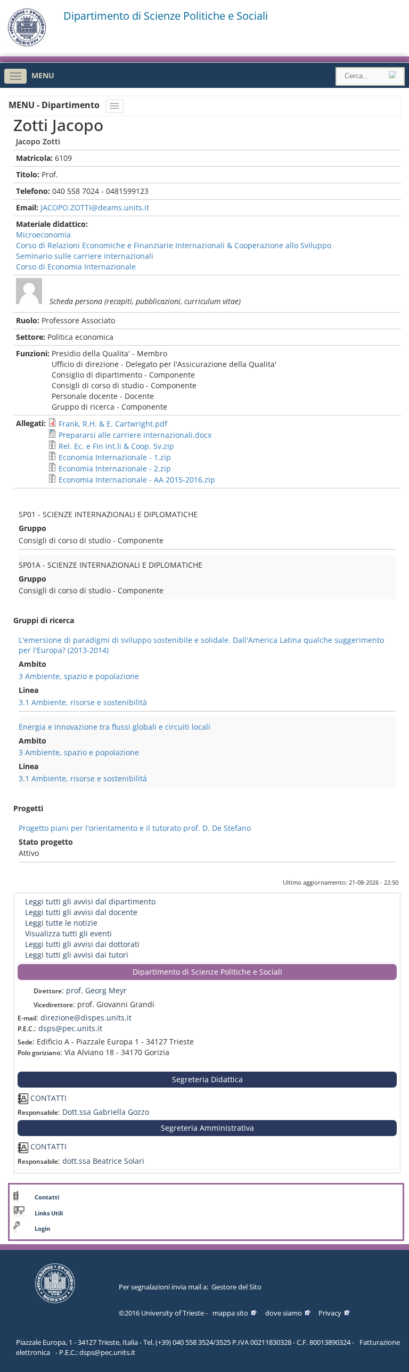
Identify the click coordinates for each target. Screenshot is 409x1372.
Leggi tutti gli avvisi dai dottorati (82, 944)
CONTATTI (47, 1098)
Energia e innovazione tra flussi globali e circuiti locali (114, 727)
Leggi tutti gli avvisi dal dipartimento (90, 901)
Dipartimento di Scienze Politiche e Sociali (165, 16)
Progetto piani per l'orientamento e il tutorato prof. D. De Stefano (135, 828)
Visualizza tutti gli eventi (68, 933)
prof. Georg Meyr (96, 990)
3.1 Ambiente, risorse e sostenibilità (83, 702)
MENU (42, 75)
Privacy (329, 1313)
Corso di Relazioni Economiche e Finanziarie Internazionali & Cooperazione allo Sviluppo (173, 245)
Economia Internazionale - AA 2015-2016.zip (137, 480)
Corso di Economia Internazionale (76, 267)
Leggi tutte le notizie (61, 923)
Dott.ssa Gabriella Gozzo (105, 1112)
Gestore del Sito (236, 1287)
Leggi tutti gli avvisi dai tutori (76, 955)
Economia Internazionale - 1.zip (115, 457)
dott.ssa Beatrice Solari (103, 1161)
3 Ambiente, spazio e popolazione (79, 676)
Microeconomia (43, 235)
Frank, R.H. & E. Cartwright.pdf (113, 424)
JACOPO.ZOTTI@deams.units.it (94, 207)
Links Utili (49, 1213)
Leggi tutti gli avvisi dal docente (81, 912)
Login (42, 1228)
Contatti (47, 1197)
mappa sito (230, 1313)
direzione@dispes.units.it (86, 1017)
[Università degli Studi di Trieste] (26, 44)
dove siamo (283, 1313)
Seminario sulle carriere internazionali (84, 256)
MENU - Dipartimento (55, 105)
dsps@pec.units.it (70, 1028)
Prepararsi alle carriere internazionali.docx (135, 435)
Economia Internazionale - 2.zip (115, 468)
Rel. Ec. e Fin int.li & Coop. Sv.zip (116, 446)
